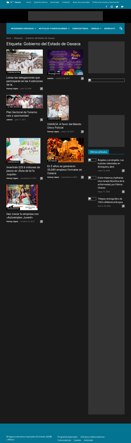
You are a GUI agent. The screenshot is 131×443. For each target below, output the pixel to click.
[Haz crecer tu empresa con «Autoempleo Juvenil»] (24, 197)
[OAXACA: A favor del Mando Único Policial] (65, 107)
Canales (95, 28)
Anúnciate (54, 2)
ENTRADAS (52, 161)
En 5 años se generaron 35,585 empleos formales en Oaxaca (64, 170)
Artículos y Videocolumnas (53, 28)
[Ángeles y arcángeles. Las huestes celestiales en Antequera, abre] (92, 162)
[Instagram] (111, 6)
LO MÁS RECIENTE (14, 107)
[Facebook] (106, 6)
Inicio (28, 2)
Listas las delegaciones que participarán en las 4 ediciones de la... (24, 81)
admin (50, 78)
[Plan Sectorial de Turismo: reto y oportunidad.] (24, 101)
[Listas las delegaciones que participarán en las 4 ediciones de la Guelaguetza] (24, 62)
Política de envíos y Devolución (105, 2)
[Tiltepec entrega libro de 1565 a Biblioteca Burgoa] (92, 201)
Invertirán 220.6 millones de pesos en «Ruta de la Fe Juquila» (23, 171)
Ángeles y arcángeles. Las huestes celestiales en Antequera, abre (111, 163)
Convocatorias (80, 28)
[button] (121, 28)
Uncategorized (54, 73)
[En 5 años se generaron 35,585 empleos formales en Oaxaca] (65, 150)
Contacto (66, 2)
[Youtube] (122, 6)
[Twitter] (117, 6)
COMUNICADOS (54, 119)
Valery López (12, 88)
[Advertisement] (65, 16)
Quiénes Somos (40, 2)
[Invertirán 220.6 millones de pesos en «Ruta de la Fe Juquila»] (24, 150)
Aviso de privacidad (81, 2)
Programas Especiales (22, 28)
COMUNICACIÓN (13, 72)
